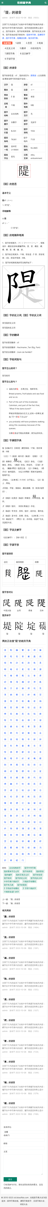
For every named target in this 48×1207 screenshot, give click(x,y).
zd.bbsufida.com (21, 1197)
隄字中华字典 (30, 868)
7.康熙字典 (10, 53)
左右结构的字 (15, 868)
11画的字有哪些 (29, 881)
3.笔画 (40, 43)
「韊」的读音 (8, 1082)
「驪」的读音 (8, 1103)
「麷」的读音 (8, 1020)
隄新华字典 (31, 34)
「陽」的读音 (14, 903)
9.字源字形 (10, 58)
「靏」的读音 (8, 999)
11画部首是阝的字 (11, 892)
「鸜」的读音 (8, 978)
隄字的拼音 (27, 871)
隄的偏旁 (8, 875)
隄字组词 (7, 878)
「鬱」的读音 (8, 1041)
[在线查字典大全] (24, 2)
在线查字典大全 (36, 1197)
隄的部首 (40, 871)
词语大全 (23, 1204)
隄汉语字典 (33, 38)
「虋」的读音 (8, 1061)
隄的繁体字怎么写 (11, 871)
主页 (5, 1151)
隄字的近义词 (21, 878)
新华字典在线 (12, 1201)
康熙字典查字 (25, 1201)
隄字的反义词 (36, 878)
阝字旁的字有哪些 (11, 888)
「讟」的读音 (8, 937)
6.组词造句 (36, 48)
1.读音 (18, 43)
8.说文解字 (25, 53)
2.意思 (29, 43)
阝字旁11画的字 (29, 888)
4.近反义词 (10, 48)
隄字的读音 (37, 875)
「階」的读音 (14, 899)
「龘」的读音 (8, 916)
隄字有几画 (8, 885)
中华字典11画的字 (11, 881)
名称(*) (7, 1135)
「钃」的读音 (8, 958)
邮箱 (5, 1143)
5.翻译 (23, 48)
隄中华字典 (10, 38)
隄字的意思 (22, 885)
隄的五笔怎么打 (22, 875)
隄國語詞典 (22, 38)
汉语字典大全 (39, 1201)
